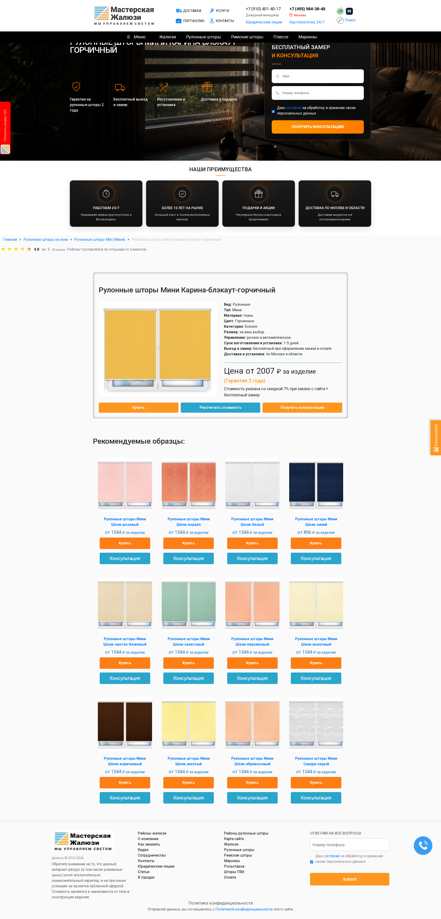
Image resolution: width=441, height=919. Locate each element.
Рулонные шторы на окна (45, 239)
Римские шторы (247, 36)
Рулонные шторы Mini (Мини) (99, 239)
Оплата (230, 877)
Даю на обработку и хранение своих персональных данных (316, 110)
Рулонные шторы (203, 36)
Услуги (222, 11)
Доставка (192, 11)
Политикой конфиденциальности (244, 909)
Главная (10, 239)
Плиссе (280, 36)
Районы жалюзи (152, 833)
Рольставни (234, 866)
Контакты (225, 21)
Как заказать (149, 844)
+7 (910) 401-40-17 (263, 9)
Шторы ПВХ (234, 872)
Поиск (350, 20)
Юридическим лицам (264, 22)
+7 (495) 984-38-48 (307, 9)
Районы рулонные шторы (246, 833)
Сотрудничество (152, 855)
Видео (143, 850)
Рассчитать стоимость (220, 407)
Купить (138, 407)
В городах (146, 877)
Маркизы (307, 36)
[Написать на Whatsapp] (340, 11)
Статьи (143, 872)
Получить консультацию (302, 407)
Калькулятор (436, 435)
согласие (293, 108)
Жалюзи (167, 36)
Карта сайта (234, 839)
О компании (148, 839)
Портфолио (193, 21)
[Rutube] (349, 11)
